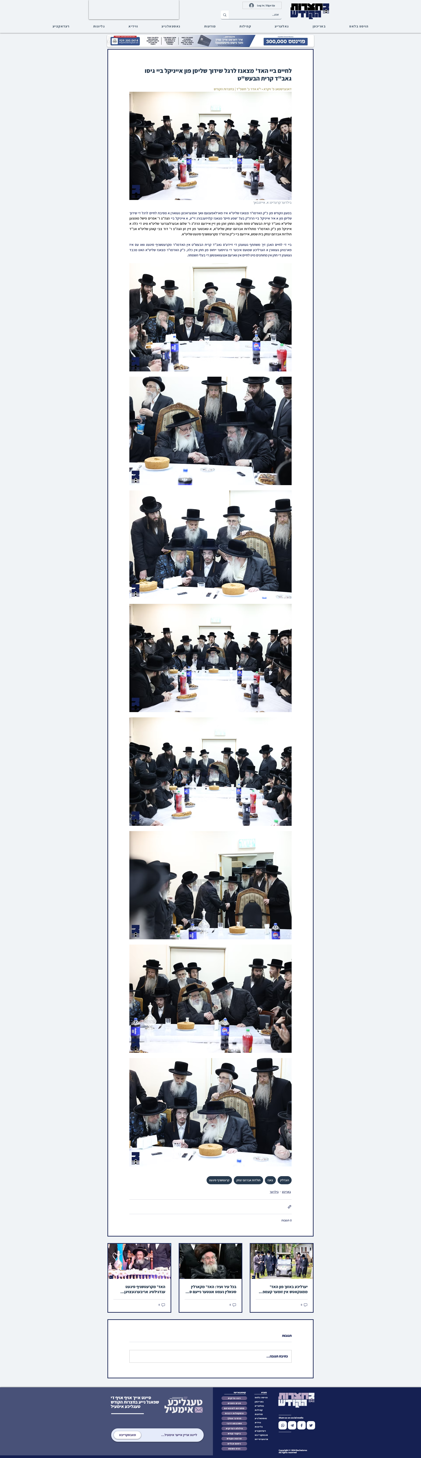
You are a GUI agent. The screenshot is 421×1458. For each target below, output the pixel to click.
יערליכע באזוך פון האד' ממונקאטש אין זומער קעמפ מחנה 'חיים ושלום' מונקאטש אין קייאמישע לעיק (284, 1289)
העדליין (284, 1180)
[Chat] (282, 1425)
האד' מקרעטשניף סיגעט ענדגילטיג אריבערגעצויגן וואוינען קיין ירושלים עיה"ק (143, 1289)
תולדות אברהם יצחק (248, 1180)
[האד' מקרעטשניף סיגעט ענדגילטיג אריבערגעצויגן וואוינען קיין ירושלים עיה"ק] (139, 1261)
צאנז (270, 1180)
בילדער (274, 1192)
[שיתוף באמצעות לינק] (289, 1207)
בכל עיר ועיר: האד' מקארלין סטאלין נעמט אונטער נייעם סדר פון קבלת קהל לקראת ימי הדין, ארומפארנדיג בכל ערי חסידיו (210, 1289)
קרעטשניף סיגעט (219, 1180)
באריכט (286, 1192)
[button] (262, 1435)
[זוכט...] (225, 15)
